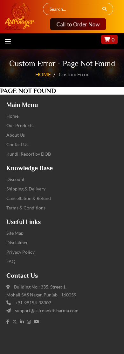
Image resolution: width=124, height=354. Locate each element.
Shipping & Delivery (25, 188)
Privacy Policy (20, 252)
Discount (15, 179)
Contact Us (17, 144)
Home (12, 116)
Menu (8, 41)
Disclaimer (17, 242)
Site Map (15, 233)
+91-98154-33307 (33, 302)
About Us (15, 135)
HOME (43, 74)
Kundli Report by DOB (28, 154)
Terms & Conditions (25, 207)
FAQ (10, 261)
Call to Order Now (78, 24)
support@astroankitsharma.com (47, 310)
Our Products (19, 125)
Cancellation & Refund (28, 198)
